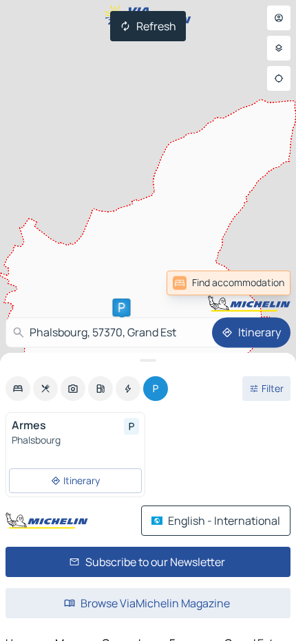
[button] (121, 307)
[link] (228, 282)
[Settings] (278, 48)
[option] (18, 388)
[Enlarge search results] (148, 360)
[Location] (278, 78)
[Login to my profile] (278, 18)
